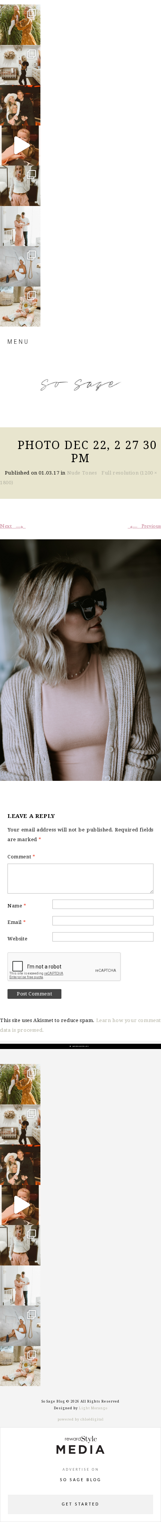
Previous (144, 526)
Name (17, 906)
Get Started (80, 1504)
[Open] (20, 24)
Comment (21, 856)
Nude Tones (82, 473)
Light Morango (93, 1408)
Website (17, 939)
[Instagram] (33, 36)
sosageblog (19, 10)
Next (13, 526)
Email (16, 922)
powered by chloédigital (81, 1419)
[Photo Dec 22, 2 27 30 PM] (80, 658)
